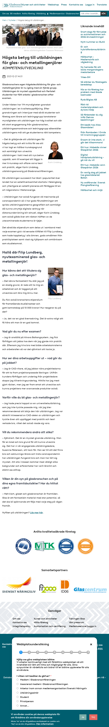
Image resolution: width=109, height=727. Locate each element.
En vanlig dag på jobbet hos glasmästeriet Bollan (93, 175)
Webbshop (53, 4)
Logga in (90, 4)
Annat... (24, 705)
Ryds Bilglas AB (89, 99)
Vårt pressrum (76, 622)
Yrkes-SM (85, 77)
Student (24, 697)
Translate (102, 4)
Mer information (45, 724)
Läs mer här (36, 512)
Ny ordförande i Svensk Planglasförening (93, 183)
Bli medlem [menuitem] (15, 13)
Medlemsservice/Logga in (82, 626)
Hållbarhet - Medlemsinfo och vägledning (90, 59)
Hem (4, 20)
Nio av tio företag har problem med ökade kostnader (92, 92)
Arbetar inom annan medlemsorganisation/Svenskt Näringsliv (53, 688)
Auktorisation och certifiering (50, 626)
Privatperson (27, 701)
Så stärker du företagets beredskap (94, 83)
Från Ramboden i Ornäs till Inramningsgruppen (93, 133)
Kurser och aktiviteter (33, 4)
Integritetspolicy (22, 626)
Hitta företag (41, 622)
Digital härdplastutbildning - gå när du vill (92, 157)
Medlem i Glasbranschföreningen (38, 679)
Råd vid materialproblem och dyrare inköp (92, 107)
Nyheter (12, 20)
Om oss (16, 618)
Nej (93, 717)
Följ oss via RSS (98, 646)
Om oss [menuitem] (5, 13)
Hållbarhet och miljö (91, 190)
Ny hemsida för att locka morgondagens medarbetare (92, 70)
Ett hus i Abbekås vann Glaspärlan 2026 (93, 166)
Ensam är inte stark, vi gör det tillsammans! (93, 141)
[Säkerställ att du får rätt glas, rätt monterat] (45, 546)
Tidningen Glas (77, 618)
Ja (83, 717)
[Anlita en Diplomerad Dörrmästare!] (85, 546)
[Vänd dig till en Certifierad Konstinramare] (66, 546)
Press (64, 4)
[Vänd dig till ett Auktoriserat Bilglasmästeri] (23, 546)
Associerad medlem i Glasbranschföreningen (44, 684)
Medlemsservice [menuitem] (57, 13)
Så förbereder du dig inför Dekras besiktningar (92, 117)
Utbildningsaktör (29, 692)
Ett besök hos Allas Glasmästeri (91, 126)
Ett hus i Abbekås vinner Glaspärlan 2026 (93, 148)
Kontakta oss (76, 4)
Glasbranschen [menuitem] (72, 13)
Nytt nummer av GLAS (93, 42)
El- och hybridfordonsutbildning (93, 49)
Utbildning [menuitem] (41, 13)
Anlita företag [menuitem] (28, 13)
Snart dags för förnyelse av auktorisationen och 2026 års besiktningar (93, 34)
